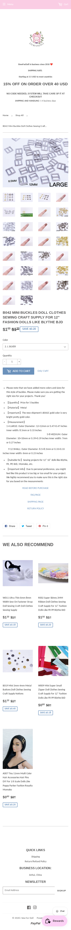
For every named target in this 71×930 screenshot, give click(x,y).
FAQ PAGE (36, 495)
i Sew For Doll (26, 918)
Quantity (7, 355)
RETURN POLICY (35, 508)
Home (5, 115)
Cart (65, 4)
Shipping (35, 856)
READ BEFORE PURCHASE (35, 488)
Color (5, 340)
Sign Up (61, 890)
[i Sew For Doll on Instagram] (35, 908)
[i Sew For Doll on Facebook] (29, 908)
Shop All (19, 115)
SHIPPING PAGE (35, 502)
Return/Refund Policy (35, 861)
